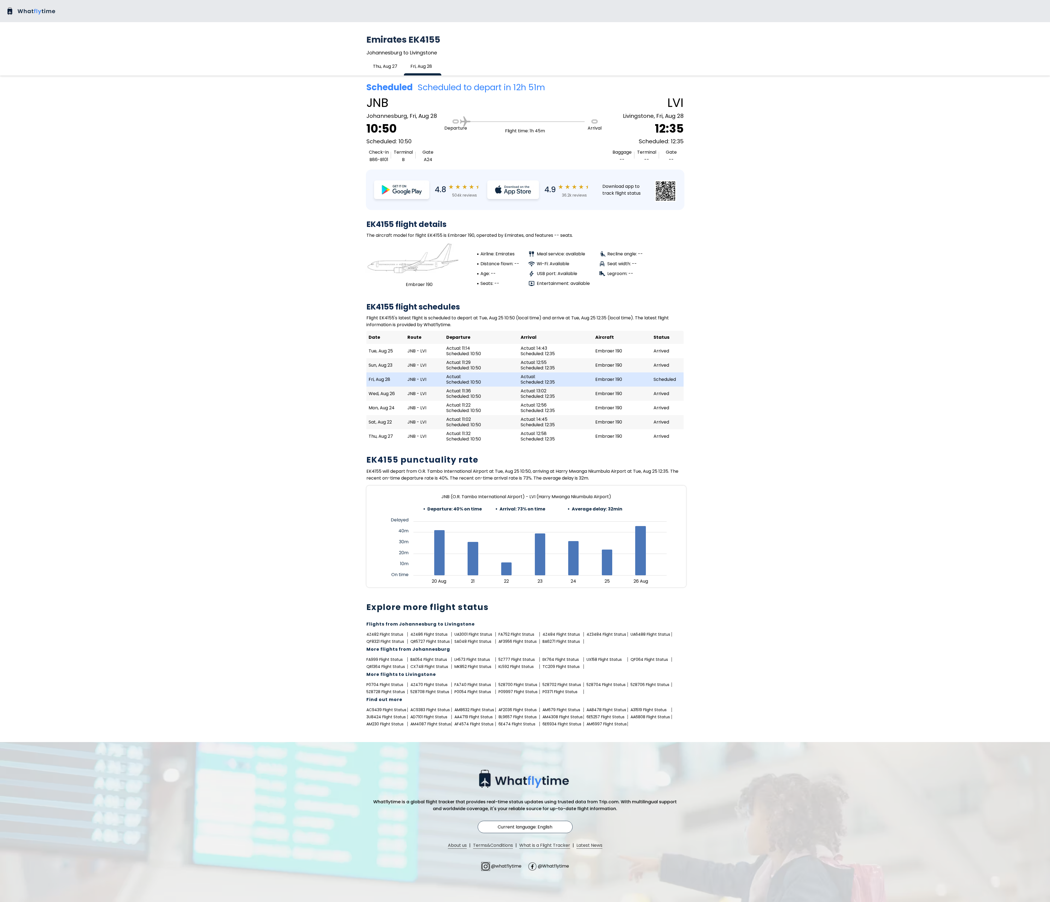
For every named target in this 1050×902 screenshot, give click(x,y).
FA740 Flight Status (472, 684)
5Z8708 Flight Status (429, 691)
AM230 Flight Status (385, 724)
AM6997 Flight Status (607, 724)
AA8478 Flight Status (606, 710)
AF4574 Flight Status (474, 724)
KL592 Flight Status (516, 666)
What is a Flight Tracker (544, 845)
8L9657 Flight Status (517, 717)
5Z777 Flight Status (516, 659)
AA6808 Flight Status (650, 717)
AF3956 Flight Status (517, 641)
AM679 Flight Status (561, 710)
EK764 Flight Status (560, 659)
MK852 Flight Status (472, 666)
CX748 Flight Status (429, 666)
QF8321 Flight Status (385, 641)
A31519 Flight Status (649, 710)
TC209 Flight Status (561, 666)
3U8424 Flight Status (386, 717)
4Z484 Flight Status (561, 634)
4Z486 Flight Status (429, 634)
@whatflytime (506, 866)
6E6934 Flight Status (561, 724)
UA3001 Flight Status (473, 634)
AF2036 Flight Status (517, 710)
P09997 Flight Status (518, 691)
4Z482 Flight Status (384, 634)
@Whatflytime (553, 866)
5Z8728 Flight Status (385, 691)
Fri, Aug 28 (421, 66)
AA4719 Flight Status (473, 717)
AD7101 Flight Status (428, 717)
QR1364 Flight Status (385, 666)
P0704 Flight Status (384, 684)
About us (457, 845)
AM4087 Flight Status (430, 724)
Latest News (589, 845)
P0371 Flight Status (560, 691)
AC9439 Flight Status (386, 710)
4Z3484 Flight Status (606, 634)
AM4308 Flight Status (562, 717)
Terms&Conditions (493, 845)
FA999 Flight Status (384, 659)
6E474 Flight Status (516, 724)
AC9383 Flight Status (430, 710)
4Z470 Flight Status (429, 684)
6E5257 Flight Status (606, 717)
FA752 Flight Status (516, 634)
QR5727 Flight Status (430, 641)
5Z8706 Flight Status (650, 684)
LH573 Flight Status (472, 659)
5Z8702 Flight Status (561, 684)
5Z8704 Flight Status (606, 684)
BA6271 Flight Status (561, 641)
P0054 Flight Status (472, 691)
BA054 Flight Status (428, 659)
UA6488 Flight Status (650, 634)
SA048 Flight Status (472, 641)
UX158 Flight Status (604, 659)
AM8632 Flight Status (474, 710)
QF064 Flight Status (649, 659)
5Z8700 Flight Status (517, 684)
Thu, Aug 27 (385, 66)
